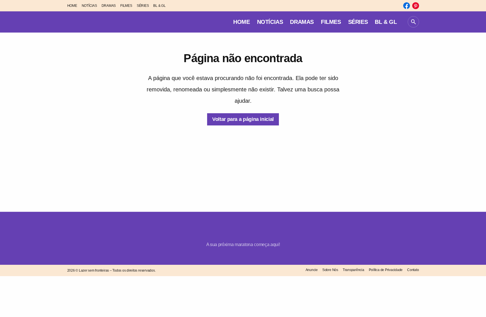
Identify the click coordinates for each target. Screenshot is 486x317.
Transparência (353, 270)
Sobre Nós (330, 270)
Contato (413, 270)
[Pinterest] (415, 5)
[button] (413, 21)
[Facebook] (406, 5)
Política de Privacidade (386, 270)
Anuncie (312, 270)
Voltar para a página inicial (243, 119)
